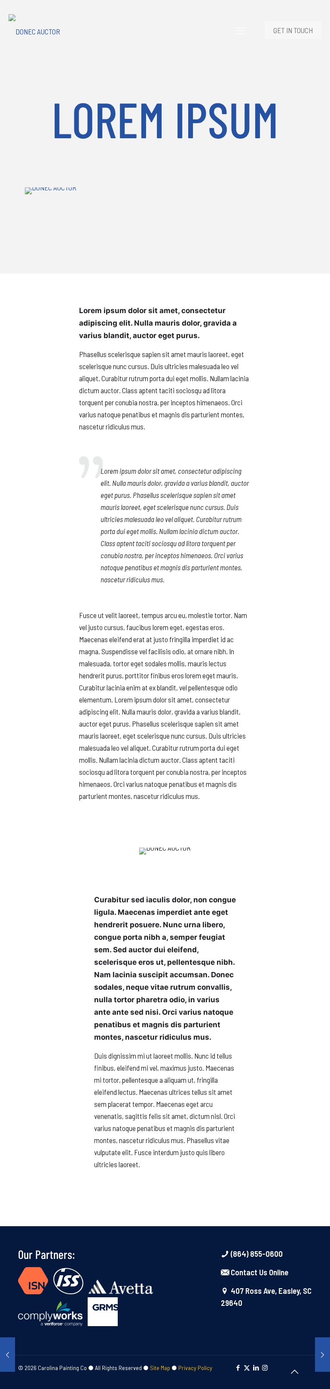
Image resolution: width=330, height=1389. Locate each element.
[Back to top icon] (294, 1371)
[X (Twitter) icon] (247, 1367)
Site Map (160, 1367)
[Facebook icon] (238, 1367)
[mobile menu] (240, 30)
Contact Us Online (258, 1272)
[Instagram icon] (265, 1367)
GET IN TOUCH (293, 30)
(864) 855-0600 (256, 1253)
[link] (50, 190)
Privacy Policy (195, 1367)
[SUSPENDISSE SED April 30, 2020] (322, 1354)
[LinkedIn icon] (256, 1367)
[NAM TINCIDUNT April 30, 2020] (7, 1354)
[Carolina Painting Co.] (34, 30)
